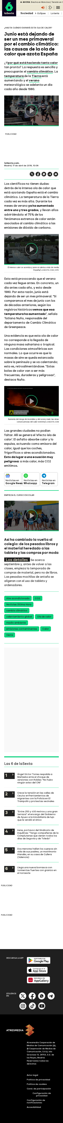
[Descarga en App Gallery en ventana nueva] (38, 982)
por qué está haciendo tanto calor (33, 62)
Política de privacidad (38, 1079)
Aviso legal (32, 1075)
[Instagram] (23, 1008)
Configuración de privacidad (42, 1094)
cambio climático (16, 610)
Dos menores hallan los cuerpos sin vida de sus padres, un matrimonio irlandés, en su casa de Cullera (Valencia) (37, 852)
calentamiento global (19, 616)
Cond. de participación (39, 1088)
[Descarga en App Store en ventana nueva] (37, 972)
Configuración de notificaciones (36, 1101)
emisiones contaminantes (21, 628)
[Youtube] (42, 1008)
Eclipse (41, 13)
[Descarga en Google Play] (38, 963)
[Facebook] (32, 998)
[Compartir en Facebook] (38, 175)
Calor (45, 628)
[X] (32, 175)
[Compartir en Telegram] (50, 175)
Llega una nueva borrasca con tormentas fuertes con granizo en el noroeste (37, 870)
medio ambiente (16, 622)
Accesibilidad (34, 1107)
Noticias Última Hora (18, 604)
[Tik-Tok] (32, 1008)
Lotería (55, 13)
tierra (9, 634)
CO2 (37, 598)
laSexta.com (11, 163)
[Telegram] (51, 998)
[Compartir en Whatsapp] (44, 175)
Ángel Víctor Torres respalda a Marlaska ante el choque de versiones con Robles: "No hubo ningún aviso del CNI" (35, 778)
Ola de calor (44, 616)
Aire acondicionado (18, 598)
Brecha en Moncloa (40, 2)
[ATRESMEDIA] (31, 1030)
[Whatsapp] (41, 998)
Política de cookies (37, 1084)
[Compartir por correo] (56, 175)
